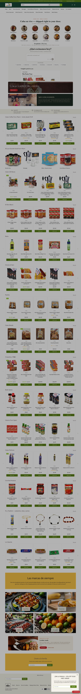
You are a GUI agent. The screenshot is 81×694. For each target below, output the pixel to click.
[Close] (77, 675)
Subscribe (73, 686)
